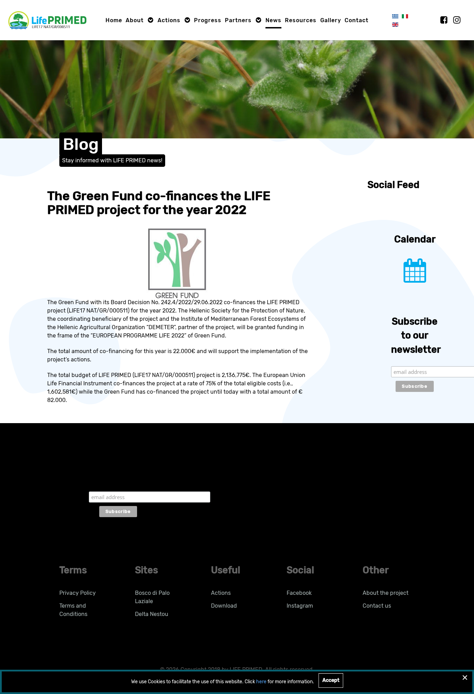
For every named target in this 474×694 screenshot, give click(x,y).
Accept (330, 680)
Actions (221, 593)
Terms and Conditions (73, 609)
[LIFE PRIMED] (47, 19)
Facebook (299, 593)
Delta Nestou (151, 614)
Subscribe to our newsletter (118, 477)
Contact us (377, 605)
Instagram (300, 605)
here (261, 682)
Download (224, 605)
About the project (385, 593)
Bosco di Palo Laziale (152, 597)
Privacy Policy (77, 593)
